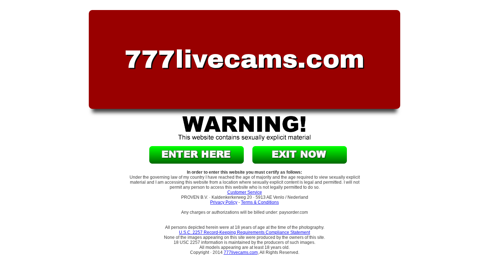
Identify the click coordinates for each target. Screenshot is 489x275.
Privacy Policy (223, 202)
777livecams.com (241, 252)
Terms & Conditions (260, 202)
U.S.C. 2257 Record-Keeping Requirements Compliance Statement (244, 232)
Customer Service (244, 192)
